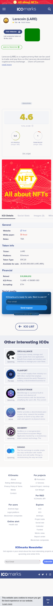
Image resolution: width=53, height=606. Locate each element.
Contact (13, 493)
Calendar (40, 526)
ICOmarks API (39, 499)
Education (27, 103)
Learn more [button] (7, 604)
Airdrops (39, 516)
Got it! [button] (48, 601)
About (13, 479)
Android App (13, 509)
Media (13, 490)
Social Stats (24, 215)
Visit (24, 231)
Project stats (40, 519)
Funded (40, 530)
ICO (39, 509)
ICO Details (7, 215)
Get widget (26, 154)
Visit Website (11, 32)
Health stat (13, 525)
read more (7, 64)
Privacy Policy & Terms (13, 486)
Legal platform (13, 512)
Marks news (40, 533)
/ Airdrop (45, 486)
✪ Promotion (40, 479)
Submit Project (36, 486)
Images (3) (39, 215)
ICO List (29, 326)
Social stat (40, 523)
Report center (39, 537)
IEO (39, 512)
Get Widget (39, 490)
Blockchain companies (13, 516)
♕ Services (39, 483)
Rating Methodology (13, 483)
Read (25, 235)
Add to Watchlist (10, 47)
